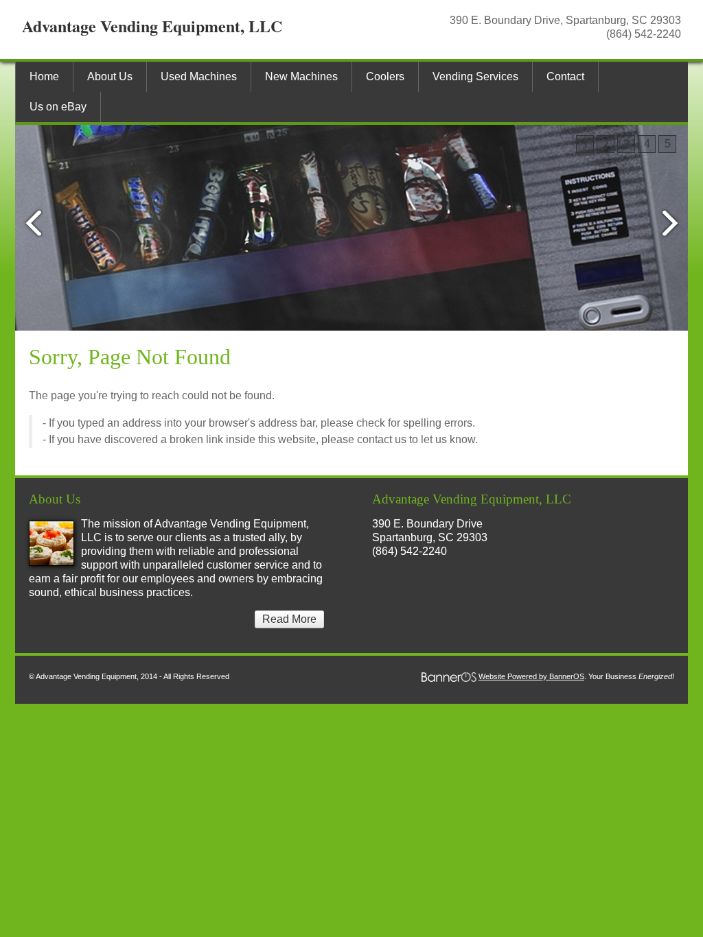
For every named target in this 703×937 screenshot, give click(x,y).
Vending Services (475, 76)
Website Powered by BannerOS (531, 676)
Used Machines (199, 76)
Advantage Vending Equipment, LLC (152, 26)
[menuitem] (44, 77)
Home (44, 76)
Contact (565, 76)
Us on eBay (58, 106)
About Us (109, 76)
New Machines (301, 76)
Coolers (385, 76)
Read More (289, 619)
